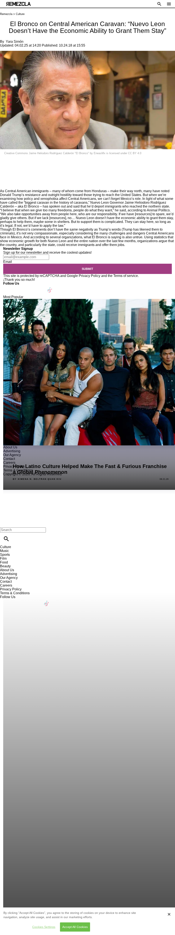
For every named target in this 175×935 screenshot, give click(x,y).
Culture (20, 14)
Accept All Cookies (75, 927)
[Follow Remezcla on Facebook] (8, 287)
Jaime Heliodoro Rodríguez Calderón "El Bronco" (59, 153)
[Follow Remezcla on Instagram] (29, 287)
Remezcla (6, 14)
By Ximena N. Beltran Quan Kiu (37, 479)
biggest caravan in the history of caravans (56, 202)
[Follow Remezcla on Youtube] (40, 287)
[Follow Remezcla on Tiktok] (50, 287)
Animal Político (158, 210)
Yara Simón (14, 41)
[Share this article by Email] (36, 162)
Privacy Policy (89, 276)
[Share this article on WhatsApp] (5, 162)
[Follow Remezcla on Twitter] (19, 287)
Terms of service (125, 276)
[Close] (169, 914)
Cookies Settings (43, 927)
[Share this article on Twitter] (26, 162)
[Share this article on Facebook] (15, 162)
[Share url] (5, 184)
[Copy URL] (10, 175)
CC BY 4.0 (134, 153)
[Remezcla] (18, 4)
